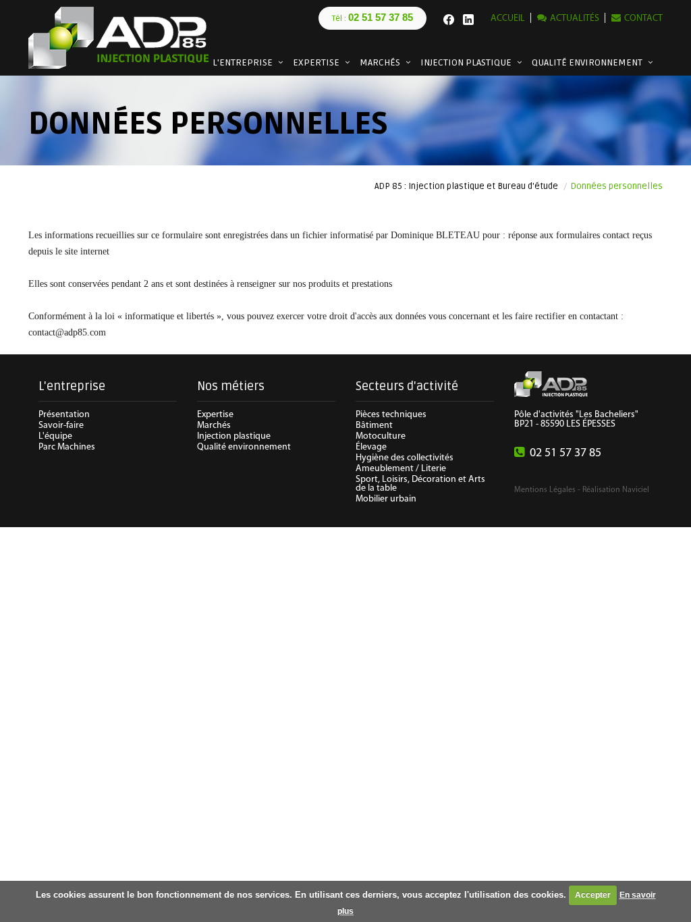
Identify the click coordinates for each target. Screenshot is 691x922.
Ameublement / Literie (401, 469)
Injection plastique (466, 62)
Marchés (380, 62)
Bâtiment (374, 426)
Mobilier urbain (386, 499)
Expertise (316, 62)
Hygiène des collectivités (404, 458)
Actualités (574, 18)
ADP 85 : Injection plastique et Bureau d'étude (466, 186)
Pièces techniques (391, 415)
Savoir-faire (61, 426)
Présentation (64, 415)
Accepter (593, 895)
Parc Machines (66, 447)
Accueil (508, 18)
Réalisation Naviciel (615, 490)
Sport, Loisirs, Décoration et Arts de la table (420, 483)
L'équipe (55, 436)
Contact (643, 18)
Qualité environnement (587, 62)
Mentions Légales (545, 490)
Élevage (371, 447)
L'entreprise (243, 62)
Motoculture (381, 436)
